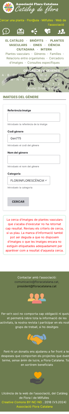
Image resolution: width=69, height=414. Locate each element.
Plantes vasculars (18, 54)
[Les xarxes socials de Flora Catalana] (34, 33)
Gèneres (39, 54)
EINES (37, 45)
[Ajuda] (31, 88)
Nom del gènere (18, 152)
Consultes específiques (43, 62)
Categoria (14, 173)
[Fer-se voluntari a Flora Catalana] (47, 33)
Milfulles (47, 20)
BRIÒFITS (37, 40)
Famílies (55, 54)
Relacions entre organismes (25, 58)
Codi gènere (16, 131)
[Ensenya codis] (48, 88)
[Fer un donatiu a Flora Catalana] (20, 33)
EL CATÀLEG (14, 40)
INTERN (46, 49)
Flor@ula (33, 20)
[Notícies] (6, 34)
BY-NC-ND (22, 402)
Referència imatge (19, 110)
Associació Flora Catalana (34, 406)
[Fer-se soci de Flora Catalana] (61, 34)
